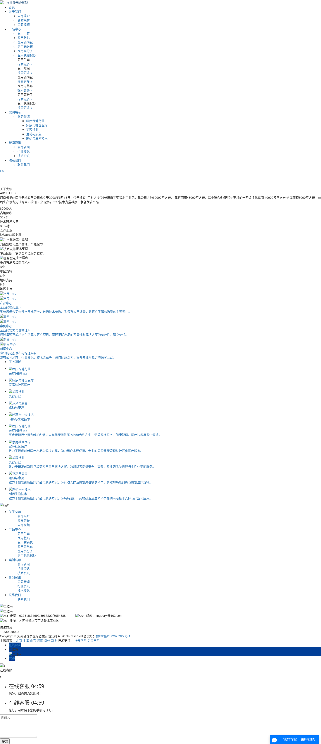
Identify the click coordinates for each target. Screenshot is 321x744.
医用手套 (23, 33)
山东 (33, 640)
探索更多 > (24, 64)
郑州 (47, 640)
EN (2, 171)
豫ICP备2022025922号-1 (113, 636)
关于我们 (15, 11)
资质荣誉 (23, 20)
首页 (12, 7)
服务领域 (23, 116)
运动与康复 (33, 134)
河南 (40, 640)
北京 (19, 640)
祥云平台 (80, 640)
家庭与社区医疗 (37, 125)
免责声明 (93, 640)
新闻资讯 (15, 142)
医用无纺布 (25, 46)
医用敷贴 (23, 37)
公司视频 (23, 24)
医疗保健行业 (35, 120)
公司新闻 (23, 147)
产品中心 (15, 29)
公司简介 (23, 16)
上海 (26, 640)
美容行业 (32, 129)
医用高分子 (25, 51)
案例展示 (15, 112)
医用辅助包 (25, 42)
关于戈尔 (15, 511)
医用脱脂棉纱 (26, 55)
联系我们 (15, 160)
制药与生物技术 (37, 138)
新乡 (54, 640)
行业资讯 (23, 151)
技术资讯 (23, 155)
